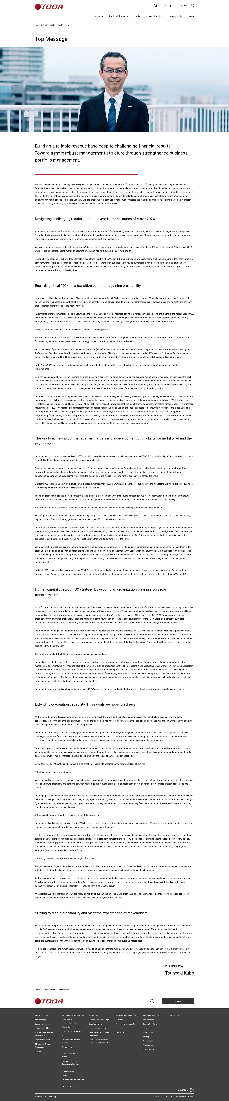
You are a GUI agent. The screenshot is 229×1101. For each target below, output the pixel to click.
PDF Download (149, 1049)
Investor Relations (124, 1015)
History (38, 1051)
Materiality (147, 1028)
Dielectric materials (69, 1027)
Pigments (66, 1036)
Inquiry (178, 1001)
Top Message (40, 1020)
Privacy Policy (40, 1097)
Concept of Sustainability (153, 1024)
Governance (148, 1041)
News (191, 16)
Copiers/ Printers (68, 1071)
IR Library (120, 1028)
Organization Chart (42, 1040)
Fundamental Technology (99, 1020)
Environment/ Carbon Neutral (73, 1080)
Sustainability (49, 25)
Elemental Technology (98, 1028)
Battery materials (68, 1047)
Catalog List (67, 1086)
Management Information (126, 1024)
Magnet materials (69, 1023)
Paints (64, 1076)
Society (146, 1037)
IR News (119, 1020)
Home (37, 25)
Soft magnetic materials (71, 1031)
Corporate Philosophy (43, 1024)
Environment (148, 1032)
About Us (39, 1015)
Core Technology (96, 1024)
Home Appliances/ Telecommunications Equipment (70, 1064)
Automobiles (67, 1057)
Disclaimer (120, 1032)
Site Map (52, 1097)
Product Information (71, 1015)
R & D (91, 1015)
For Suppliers (148, 1045)
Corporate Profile (42, 1028)
